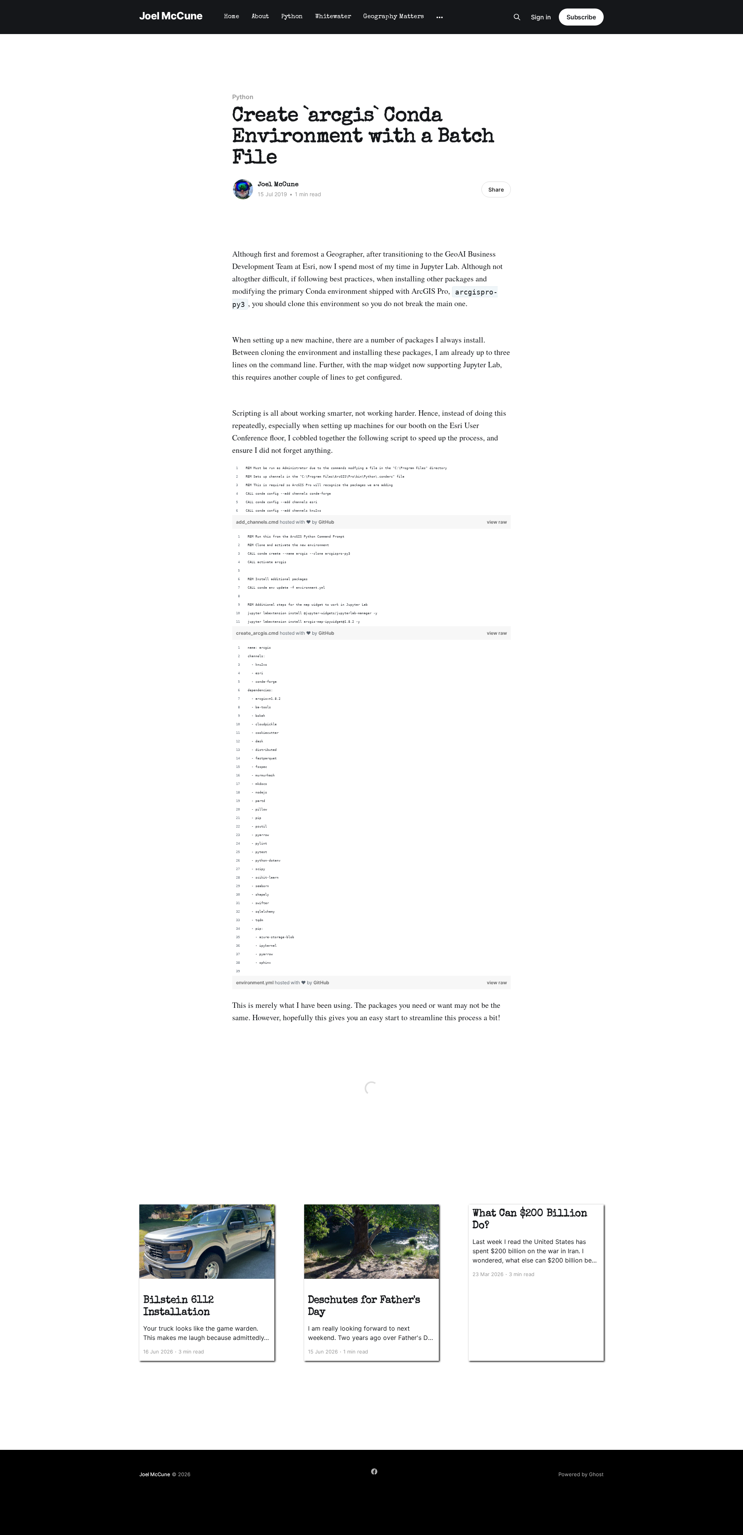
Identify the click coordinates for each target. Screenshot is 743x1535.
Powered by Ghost (581, 1474)
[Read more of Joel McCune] (243, 189)
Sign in (541, 17)
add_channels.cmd (258, 522)
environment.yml (255, 982)
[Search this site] (517, 17)
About (260, 17)
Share (496, 189)
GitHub (326, 522)
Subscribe (581, 17)
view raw (497, 522)
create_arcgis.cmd (258, 633)
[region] (371, 489)
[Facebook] (374, 1471)
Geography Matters (393, 17)
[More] (439, 17)
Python (292, 17)
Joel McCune (170, 16)
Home (231, 17)
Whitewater (333, 17)
